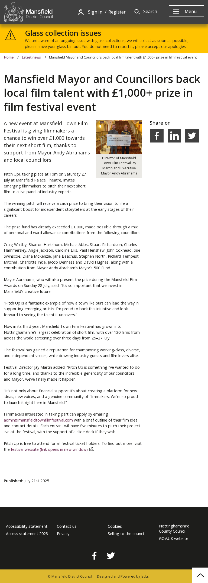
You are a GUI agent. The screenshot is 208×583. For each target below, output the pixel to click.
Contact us (66, 526)
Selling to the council (126, 533)
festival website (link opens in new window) (49, 449)
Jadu (144, 576)
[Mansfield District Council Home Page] (28, 12)
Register (117, 12)
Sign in (95, 12)
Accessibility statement (26, 526)
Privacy (63, 533)
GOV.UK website (173, 538)
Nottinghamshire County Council (174, 529)
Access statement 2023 (27, 533)
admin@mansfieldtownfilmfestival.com (38, 420)
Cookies (115, 526)
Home (9, 57)
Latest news (31, 57)
